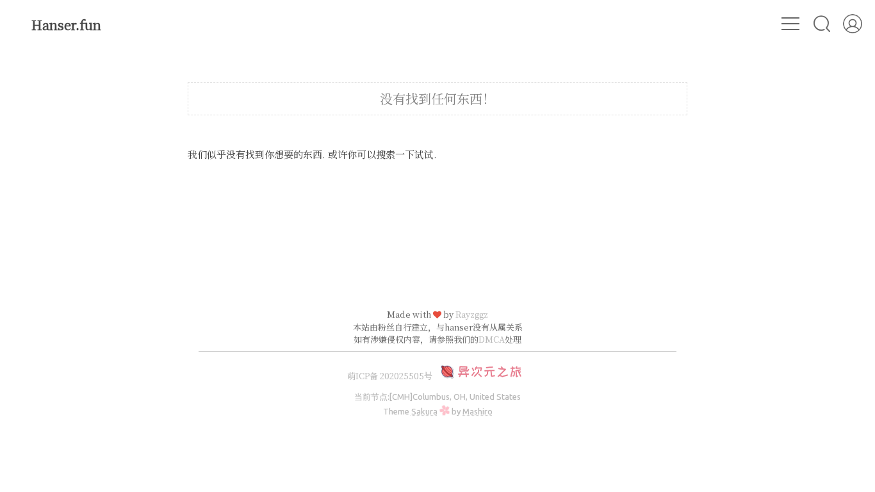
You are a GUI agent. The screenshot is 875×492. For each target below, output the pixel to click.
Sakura (424, 411)
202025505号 (406, 376)
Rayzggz (471, 314)
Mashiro (477, 411)
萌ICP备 (363, 376)
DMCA (491, 339)
